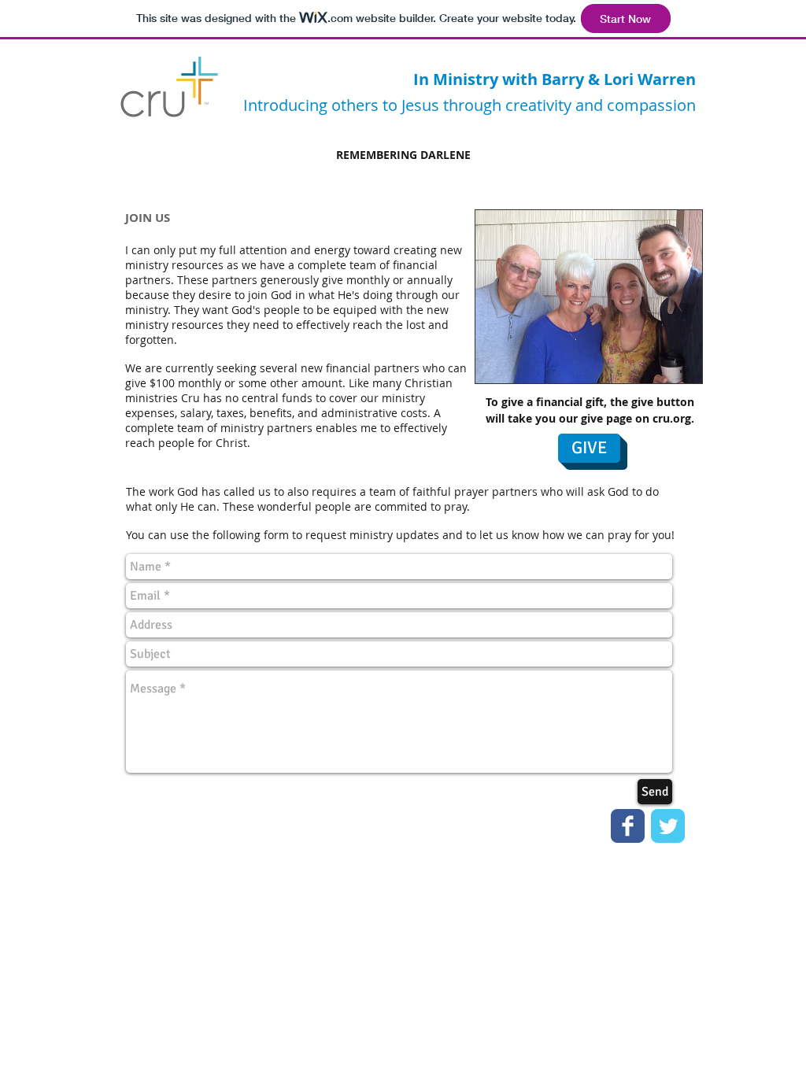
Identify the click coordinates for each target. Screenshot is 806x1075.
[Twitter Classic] (668, 826)
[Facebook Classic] (628, 826)
